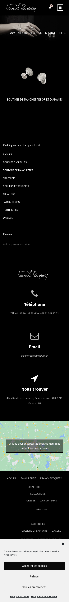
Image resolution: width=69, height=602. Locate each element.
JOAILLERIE (34, 487)
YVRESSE (8, 217)
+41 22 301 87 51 (24, 313)
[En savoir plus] (34, 72)
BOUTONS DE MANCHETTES (18, 170)
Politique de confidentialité (44, 596)
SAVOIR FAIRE (28, 478)
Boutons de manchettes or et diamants (35, 99)
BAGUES (7, 154)
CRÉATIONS (9, 194)
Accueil (15, 33)
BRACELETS (9, 178)
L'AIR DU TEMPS (11, 202)
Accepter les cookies (34, 566)
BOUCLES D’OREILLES (15, 162)
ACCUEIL (11, 478)
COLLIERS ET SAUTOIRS (16, 186)
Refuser (34, 576)
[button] (63, 544)
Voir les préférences (34, 587)
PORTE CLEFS (10, 210)
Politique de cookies (19, 596)
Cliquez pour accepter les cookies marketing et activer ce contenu (34, 446)
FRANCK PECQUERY (51, 478)
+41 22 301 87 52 (49, 313)
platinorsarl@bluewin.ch (34, 355)
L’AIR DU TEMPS (48, 500)
